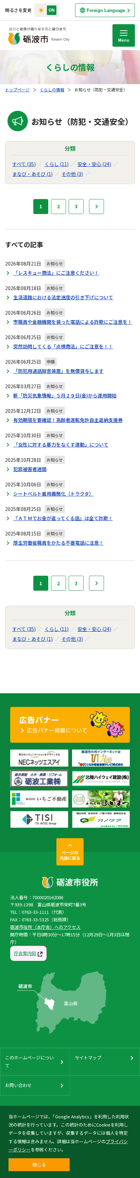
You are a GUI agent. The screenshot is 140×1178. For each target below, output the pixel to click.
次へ (96, 206)
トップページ (17, 89)
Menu (123, 35)
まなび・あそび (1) (32, 173)
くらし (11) (57, 164)
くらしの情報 (52, 89)
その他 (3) (72, 173)
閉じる (39, 1164)
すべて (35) (24, 164)
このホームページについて (29, 1061)
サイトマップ (88, 1057)
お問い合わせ (18, 1085)
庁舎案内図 (25, 953)
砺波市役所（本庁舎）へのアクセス (45, 927)
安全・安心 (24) (94, 164)
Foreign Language (106, 10)
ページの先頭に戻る (70, 855)
